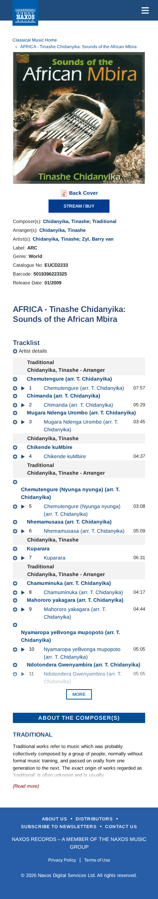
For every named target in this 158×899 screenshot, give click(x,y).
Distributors (95, 818)
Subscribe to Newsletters (59, 826)
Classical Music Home (34, 40)
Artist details (33, 351)
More (79, 694)
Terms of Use (97, 860)
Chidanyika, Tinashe (66, 221)
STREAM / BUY (79, 206)
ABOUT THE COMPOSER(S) (79, 718)
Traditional (104, 221)
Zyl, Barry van (98, 239)
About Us (55, 818)
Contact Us (121, 826)
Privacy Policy (62, 860)
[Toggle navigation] (143, 10)
